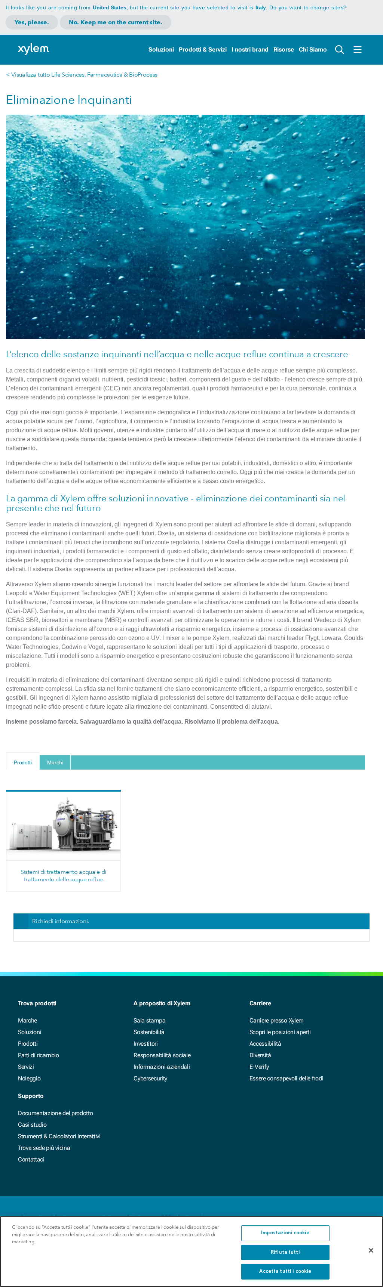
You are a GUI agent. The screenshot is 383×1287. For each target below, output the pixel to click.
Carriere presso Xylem (276, 1020)
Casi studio (32, 1124)
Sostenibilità (149, 1032)
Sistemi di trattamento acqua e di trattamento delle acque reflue (63, 875)
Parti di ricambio (38, 1055)
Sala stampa (149, 1020)
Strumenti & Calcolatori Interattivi (59, 1136)
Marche (27, 1020)
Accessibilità (265, 1043)
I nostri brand (250, 49)
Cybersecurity (150, 1078)
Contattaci (31, 1159)
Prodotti (27, 1043)
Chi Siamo (313, 49)
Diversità (260, 1055)
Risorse (283, 49)
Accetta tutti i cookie (285, 1271)
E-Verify (259, 1066)
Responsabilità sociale (162, 1055)
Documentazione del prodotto (55, 1113)
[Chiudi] (371, 1250)
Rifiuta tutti (285, 1252)
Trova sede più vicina (44, 1147)
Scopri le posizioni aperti (280, 1032)
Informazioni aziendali (162, 1066)
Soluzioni (161, 49)
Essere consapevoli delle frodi (286, 1078)
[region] (191, 1251)
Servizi (26, 1066)
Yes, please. (32, 22)
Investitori (145, 1043)
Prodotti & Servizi (203, 49)
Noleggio (29, 1078)
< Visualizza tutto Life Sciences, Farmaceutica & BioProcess (81, 74)
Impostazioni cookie (285, 1233)
